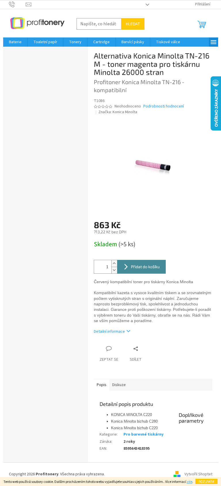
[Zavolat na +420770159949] (17, 4)
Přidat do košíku (145, 266)
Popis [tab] (101, 385)
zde (189, 481)
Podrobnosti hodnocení (163, 106)
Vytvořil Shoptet (198, 474)
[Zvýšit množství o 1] (114, 263)
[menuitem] (15, 42)
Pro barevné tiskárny (143, 434)
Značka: (117, 112)
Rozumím (206, 481)
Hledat (133, 23)
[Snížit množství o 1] (114, 270)
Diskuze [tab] (119, 385)
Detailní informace (109, 331)
